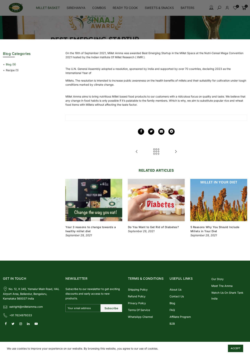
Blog (119, 25)
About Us (175, 289)
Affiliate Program (180, 316)
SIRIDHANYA (76, 8)
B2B (172, 323)
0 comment (130, 25)
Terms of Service (139, 310)
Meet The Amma (222, 285)
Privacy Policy (137, 303)
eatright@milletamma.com (26, 306)
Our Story (217, 279)
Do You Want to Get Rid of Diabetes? (153, 227)
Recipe (12, 70)
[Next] (243, 208)
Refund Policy (137, 296)
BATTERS (187, 8)
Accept (235, 348)
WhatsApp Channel (140, 316)
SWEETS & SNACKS (159, 8)
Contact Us (177, 296)
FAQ (172, 310)
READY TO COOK (125, 8)
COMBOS (99, 8)
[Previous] (69, 208)
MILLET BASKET (48, 8)
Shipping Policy (138, 289)
